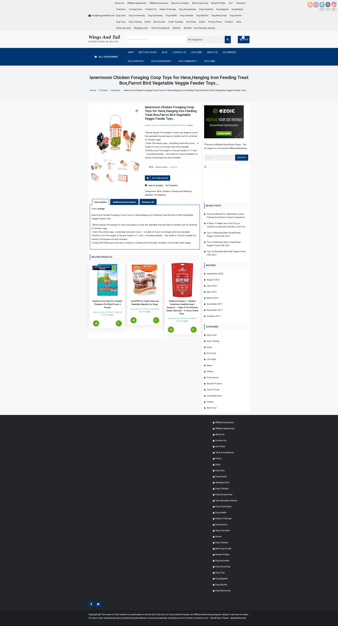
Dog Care (121, 15)
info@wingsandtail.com (103, 15)
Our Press (191, 21)
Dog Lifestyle (186, 15)
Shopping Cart (141, 28)
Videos (210, 401)
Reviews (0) (148, 202)
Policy (202, 21)
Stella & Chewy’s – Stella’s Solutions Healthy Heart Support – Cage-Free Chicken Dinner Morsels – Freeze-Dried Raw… (182, 307)
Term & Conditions (160, 28)
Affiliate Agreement (136, 3)
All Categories (108, 57)
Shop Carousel (123, 28)
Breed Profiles (218, 3)
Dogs (209, 347)
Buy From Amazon (160, 178)
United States (161, 167)
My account (159, 21)
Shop (238, 21)
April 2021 (212, 291)
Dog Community (137, 15)
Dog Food (212, 335)
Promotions (213, 377)
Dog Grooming (155, 15)
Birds (159, 191)
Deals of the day (168, 9)
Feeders (166, 191)
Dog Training (135, 21)
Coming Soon (135, 9)
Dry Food (211, 353)
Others (210, 371)
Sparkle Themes (96, 621)
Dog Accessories (187, 9)
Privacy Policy (215, 21)
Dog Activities (206, 9)
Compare (173, 185)
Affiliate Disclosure (159, 3)
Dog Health (171, 15)
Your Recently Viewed (204, 28)
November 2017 (215, 310)
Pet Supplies (160, 195)
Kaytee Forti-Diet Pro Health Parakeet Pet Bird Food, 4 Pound (107, 304)
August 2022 (213, 279)
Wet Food (211, 408)
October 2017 (214, 316)
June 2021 (212, 285)
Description (101, 202)
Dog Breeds (237, 9)
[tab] (100, 202)
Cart (231, 3)
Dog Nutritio (202, 15)
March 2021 (213, 298)
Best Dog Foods (200, 3)
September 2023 (215, 273)
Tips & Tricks (213, 389)
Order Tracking (175, 21)
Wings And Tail (104, 37)
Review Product (214, 383)
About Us (119, 3)
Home (148, 21)
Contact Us (151, 9)
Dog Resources (219, 15)
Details (189, 125)
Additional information (124, 202)
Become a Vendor (180, 3)
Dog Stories (236, 15)
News (209, 365)
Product (229, 21)
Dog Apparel (222, 9)
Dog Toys (121, 21)
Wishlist (177, 28)
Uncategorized (214, 395)
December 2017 (215, 304)
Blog (165, 52)
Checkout (240, 3)
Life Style (211, 359)
